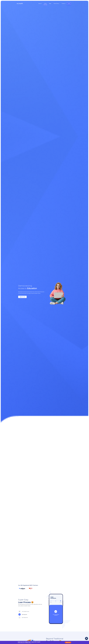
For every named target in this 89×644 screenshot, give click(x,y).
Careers (45, 4)
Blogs (50, 3)
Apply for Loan (22, 296)
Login (69, 3)
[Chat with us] (86, 638)
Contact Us (63, 3)
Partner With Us (56, 3)
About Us (40, 3)
